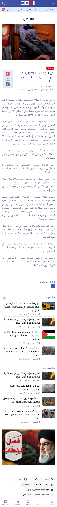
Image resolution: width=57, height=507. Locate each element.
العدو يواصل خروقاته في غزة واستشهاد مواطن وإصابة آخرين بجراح (21, 321)
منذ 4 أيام (24, 406)
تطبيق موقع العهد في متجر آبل (39, 489)
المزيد (8, 9)
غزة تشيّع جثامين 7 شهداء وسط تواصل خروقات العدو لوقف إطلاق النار (21, 400)
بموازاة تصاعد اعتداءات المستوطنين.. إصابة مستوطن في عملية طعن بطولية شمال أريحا (22, 307)
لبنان (29, 9)
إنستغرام (20, 479)
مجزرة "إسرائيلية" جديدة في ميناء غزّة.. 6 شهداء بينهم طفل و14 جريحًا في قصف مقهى (21, 414)
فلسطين (21, 9)
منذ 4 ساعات (23, 314)
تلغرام (24, 484)
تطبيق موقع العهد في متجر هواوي (37, 494)
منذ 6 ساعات (19, 393)
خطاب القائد (38, 9)
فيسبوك (47, 479)
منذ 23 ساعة (23, 343)
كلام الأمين (50, 9)
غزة (53, 286)
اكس (34, 479)
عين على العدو (33, 393)
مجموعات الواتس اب (43, 484)
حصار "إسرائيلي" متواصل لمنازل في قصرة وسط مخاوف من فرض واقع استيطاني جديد (21, 351)
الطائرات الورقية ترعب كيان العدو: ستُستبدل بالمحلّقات (25, 387)
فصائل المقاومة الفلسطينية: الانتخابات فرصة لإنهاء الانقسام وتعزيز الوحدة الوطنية (22, 335)
